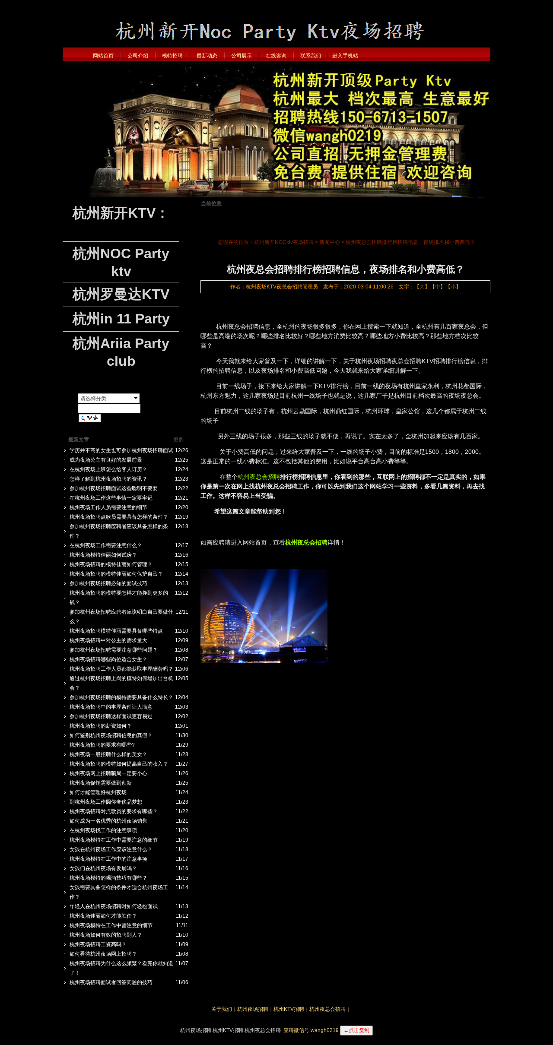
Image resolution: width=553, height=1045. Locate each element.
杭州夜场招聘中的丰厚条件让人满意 (111, 707)
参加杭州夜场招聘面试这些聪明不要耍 (114, 488)
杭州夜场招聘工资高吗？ (98, 944)
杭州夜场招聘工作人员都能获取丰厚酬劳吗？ (121, 669)
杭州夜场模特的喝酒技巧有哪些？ (108, 878)
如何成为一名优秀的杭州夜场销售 (108, 821)
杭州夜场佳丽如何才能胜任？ (103, 916)
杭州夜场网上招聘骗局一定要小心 (108, 773)
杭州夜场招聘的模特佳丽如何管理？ (111, 564)
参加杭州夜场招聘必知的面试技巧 (108, 583)
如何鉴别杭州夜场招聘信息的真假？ (111, 735)
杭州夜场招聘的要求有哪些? (102, 745)
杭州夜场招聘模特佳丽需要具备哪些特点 (116, 631)
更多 (178, 440)
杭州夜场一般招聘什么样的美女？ (108, 754)
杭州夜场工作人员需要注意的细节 (108, 507)
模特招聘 (172, 56)
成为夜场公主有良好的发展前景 (106, 460)
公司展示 (241, 56)
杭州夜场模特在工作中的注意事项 (108, 859)
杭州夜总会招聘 (259, 476)
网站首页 (103, 56)
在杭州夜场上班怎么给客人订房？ (108, 469)
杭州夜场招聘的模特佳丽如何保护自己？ (116, 574)
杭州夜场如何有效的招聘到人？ (106, 935)
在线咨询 (276, 56)
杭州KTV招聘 (288, 1009)
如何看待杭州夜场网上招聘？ (103, 954)
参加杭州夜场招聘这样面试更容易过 (111, 716)
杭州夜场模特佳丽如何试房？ (103, 555)
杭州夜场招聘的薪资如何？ (101, 726)
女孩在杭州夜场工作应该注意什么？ (111, 849)
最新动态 (207, 56)
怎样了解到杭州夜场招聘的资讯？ (108, 479)
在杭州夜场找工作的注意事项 (103, 830)
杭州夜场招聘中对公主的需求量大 (108, 640)
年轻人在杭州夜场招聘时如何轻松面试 (114, 906)
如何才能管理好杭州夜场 (98, 792)
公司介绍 (137, 56)
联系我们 (310, 56)
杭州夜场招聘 (252, 1009)
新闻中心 (329, 242)
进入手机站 (345, 56)
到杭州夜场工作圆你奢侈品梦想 (106, 802)
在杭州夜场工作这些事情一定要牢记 (111, 498)
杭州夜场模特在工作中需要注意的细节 (114, 840)
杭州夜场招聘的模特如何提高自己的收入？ (119, 764)
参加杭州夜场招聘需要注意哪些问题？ (114, 650)
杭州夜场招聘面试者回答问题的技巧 (111, 982)
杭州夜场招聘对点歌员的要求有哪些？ (114, 811)
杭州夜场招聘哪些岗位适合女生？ (108, 659)
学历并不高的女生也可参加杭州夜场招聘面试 (121, 450)
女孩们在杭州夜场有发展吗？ (103, 868)
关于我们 (221, 1009)
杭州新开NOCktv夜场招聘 (284, 242)
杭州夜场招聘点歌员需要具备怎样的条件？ (119, 517)
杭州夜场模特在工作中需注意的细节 (111, 925)
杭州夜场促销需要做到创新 (101, 783)
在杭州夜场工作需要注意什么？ (106, 545)
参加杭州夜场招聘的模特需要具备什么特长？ (121, 697)
